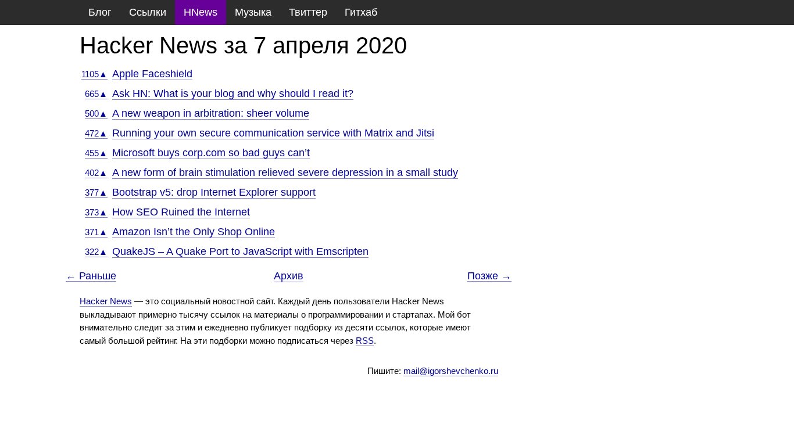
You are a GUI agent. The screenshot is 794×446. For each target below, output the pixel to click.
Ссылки (147, 12)
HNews (200, 12)
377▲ (96, 192)
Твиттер (308, 12)
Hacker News (106, 301)
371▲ (96, 232)
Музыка (253, 12)
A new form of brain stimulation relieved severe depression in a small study (285, 172)
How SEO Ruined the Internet (181, 212)
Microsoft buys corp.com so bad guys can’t (211, 153)
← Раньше (91, 276)
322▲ (96, 252)
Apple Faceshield (152, 74)
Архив (288, 276)
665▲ (96, 94)
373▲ (96, 212)
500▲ (96, 113)
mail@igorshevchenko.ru (450, 371)
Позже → (489, 276)
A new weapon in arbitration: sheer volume (210, 113)
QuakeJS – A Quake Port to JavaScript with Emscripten (240, 251)
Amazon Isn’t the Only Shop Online (193, 232)
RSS (365, 341)
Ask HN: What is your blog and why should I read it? (232, 93)
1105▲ (94, 74)
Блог (100, 12)
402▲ (96, 173)
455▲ (96, 153)
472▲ (96, 133)
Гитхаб (361, 12)
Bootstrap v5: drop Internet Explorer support (214, 192)
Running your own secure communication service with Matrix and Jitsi (273, 133)
